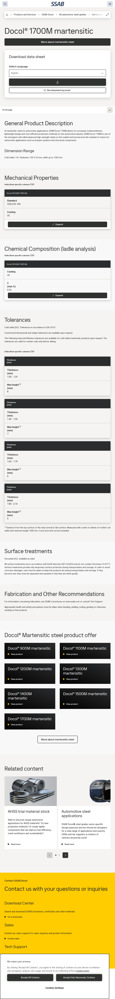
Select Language (18, 66)
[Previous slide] (49, 855)
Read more (15, 844)
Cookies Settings (54, 987)
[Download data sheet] (57, 82)
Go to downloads (15, 917)
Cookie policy (82, 971)
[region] (54, 976)
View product (17, 654)
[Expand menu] (110, 110)
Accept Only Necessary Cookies (79, 977)
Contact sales (13, 938)
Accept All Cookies (30, 977)
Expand (59, 224)
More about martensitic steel (57, 42)
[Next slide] (65, 855)
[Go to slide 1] (56, 855)
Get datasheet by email (58, 90)
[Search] (5, 4)
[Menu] (110, 4)
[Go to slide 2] (59, 855)
